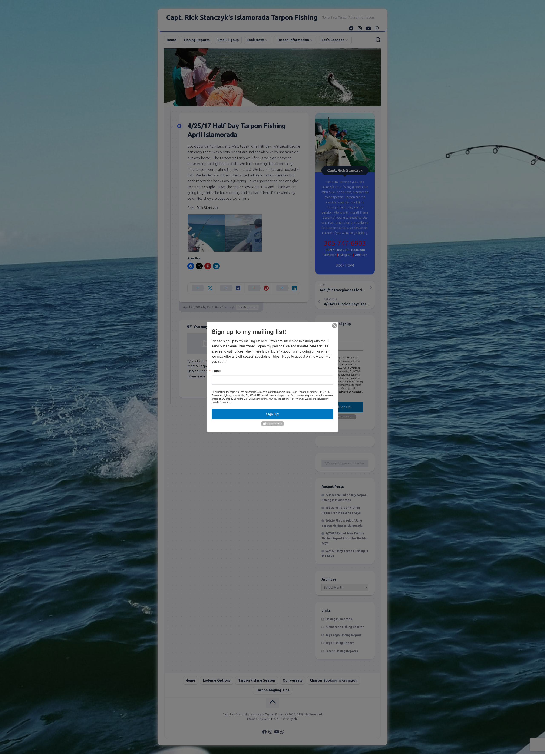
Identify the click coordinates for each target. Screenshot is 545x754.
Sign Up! (272, 413)
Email (216, 371)
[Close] (334, 325)
